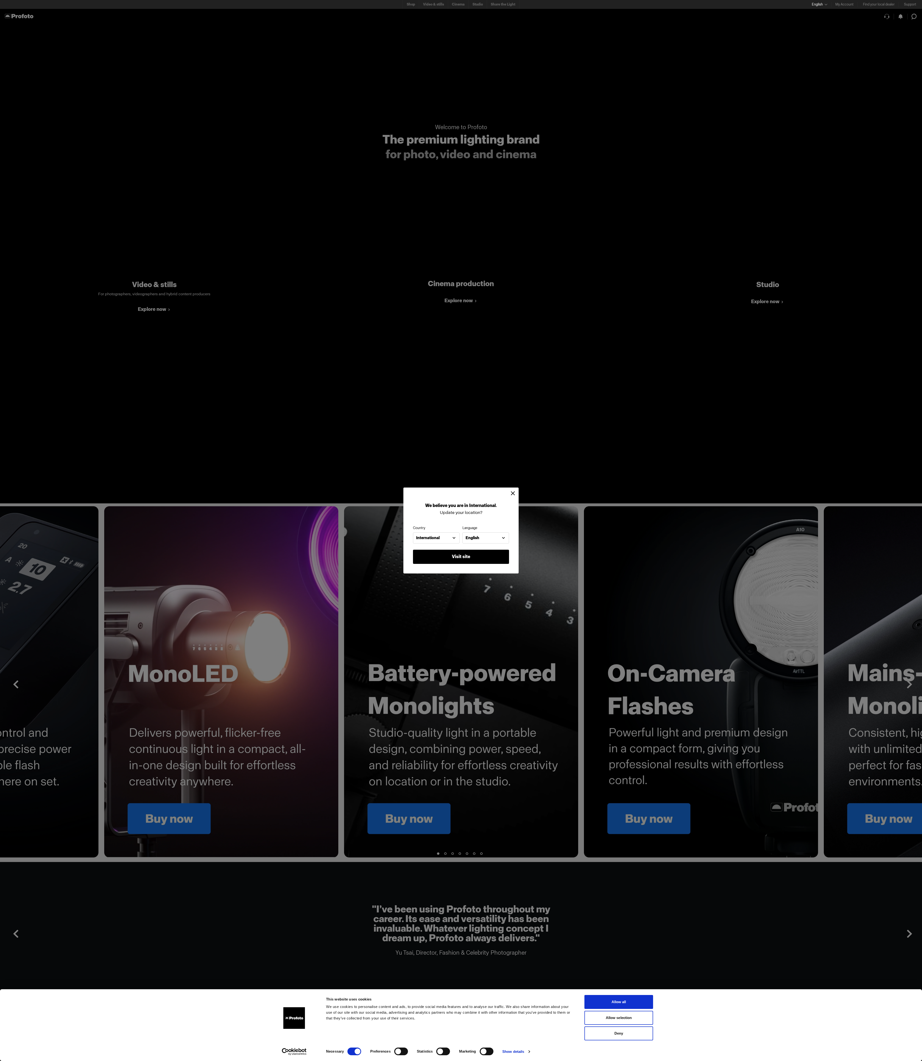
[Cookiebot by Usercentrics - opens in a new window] (294, 1051)
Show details (513, 1051)
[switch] (401, 1051)
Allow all (619, 1002)
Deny (618, 1033)
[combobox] (436, 537)
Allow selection (619, 1018)
